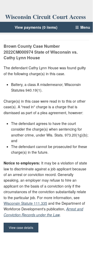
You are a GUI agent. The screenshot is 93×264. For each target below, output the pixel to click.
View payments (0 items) (36, 27)
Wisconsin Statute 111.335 (25, 203)
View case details (21, 227)
